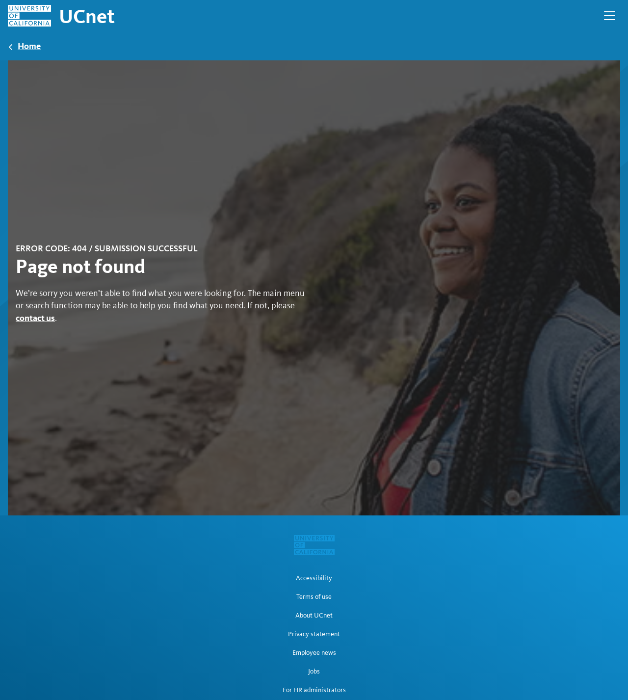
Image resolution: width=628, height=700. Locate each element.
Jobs (314, 671)
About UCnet (314, 615)
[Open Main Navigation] (609, 15)
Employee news (314, 652)
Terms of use (314, 596)
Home (29, 46)
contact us (35, 317)
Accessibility (314, 578)
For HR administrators (314, 690)
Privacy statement (314, 634)
